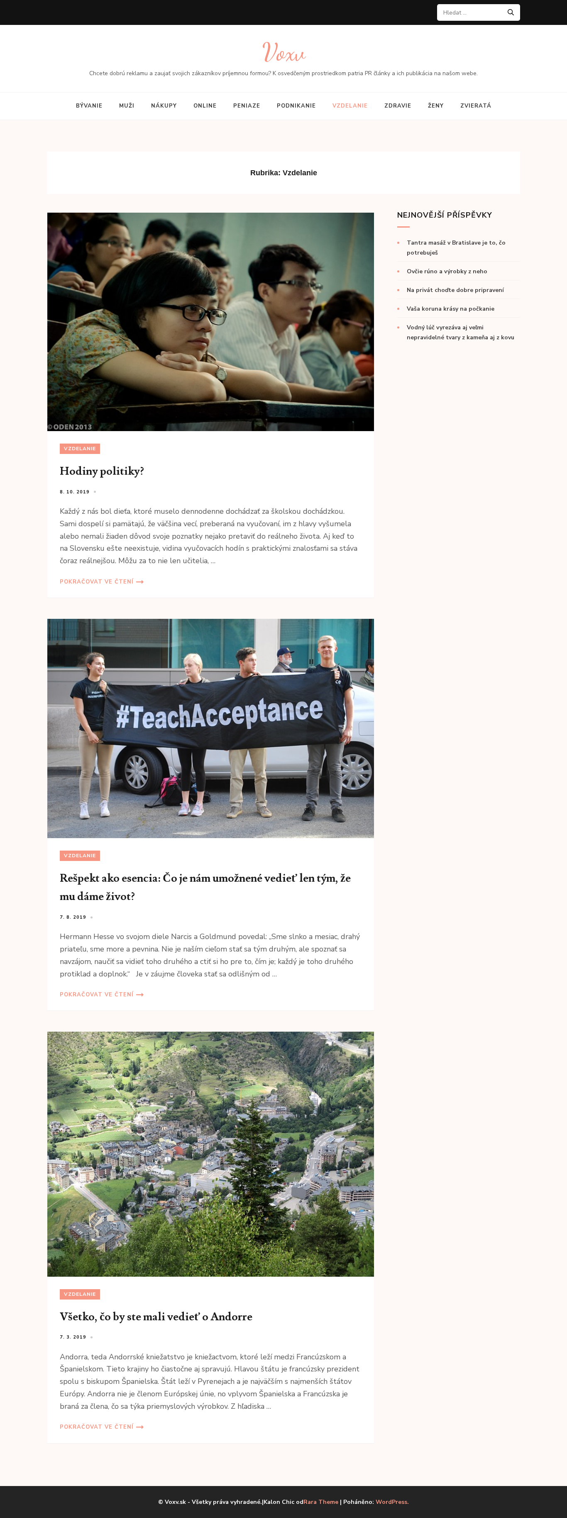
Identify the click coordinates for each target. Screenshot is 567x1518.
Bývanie (89, 106)
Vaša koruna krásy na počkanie (450, 309)
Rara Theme (320, 1502)
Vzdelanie (350, 106)
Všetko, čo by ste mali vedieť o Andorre (156, 1317)
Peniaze (246, 106)
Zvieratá (475, 106)
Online (205, 106)
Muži (126, 106)
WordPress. (392, 1502)
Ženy (436, 106)
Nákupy (164, 106)
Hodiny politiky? (102, 471)
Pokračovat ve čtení (97, 582)
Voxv (283, 52)
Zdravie (397, 106)
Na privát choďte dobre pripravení (455, 290)
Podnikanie (296, 106)
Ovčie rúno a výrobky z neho (447, 271)
